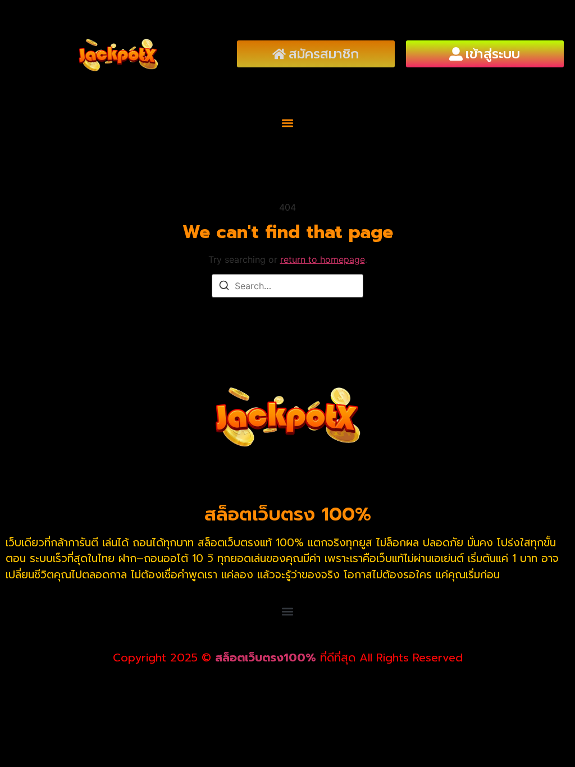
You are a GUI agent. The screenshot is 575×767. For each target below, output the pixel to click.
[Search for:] (287, 286)
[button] (288, 123)
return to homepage (322, 259)
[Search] (224, 287)
